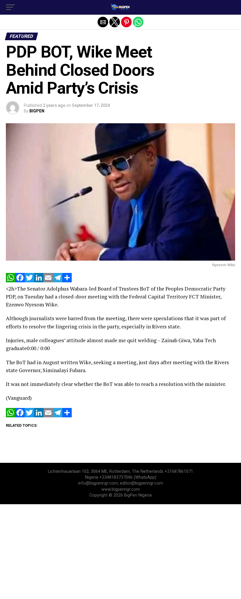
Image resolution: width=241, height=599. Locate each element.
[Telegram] (57, 281)
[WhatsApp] (10, 281)
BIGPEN (36, 111)
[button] (10, 7)
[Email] (48, 281)
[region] (120, 551)
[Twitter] (29, 281)
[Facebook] (20, 281)
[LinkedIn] (38, 281)
